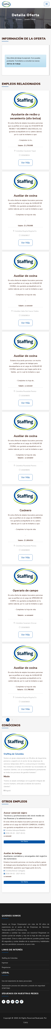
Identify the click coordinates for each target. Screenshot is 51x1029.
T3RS (25, 1023)
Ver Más (25, 162)
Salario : (21, 145)
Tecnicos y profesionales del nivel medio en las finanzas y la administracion (24, 817)
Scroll (46, 1023)
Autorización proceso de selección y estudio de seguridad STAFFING (23, 987)
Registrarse (6, 967)
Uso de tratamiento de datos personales (17, 981)
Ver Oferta (24, 841)
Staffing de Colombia (14, 754)
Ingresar (5, 963)
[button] (46, 4)
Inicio (19, 19)
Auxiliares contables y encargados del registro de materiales (25, 857)
